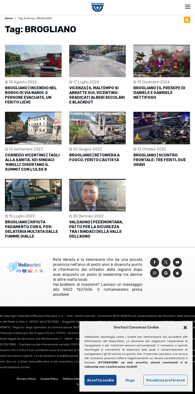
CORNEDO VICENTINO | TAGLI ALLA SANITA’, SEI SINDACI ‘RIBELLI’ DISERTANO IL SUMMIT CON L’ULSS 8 (32, 162)
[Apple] (177, 273)
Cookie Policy (49, 378)
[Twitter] (166, 262)
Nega (130, 380)
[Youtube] (177, 262)
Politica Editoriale (75, 378)
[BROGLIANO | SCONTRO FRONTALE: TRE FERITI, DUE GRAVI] (161, 128)
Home (9, 18)
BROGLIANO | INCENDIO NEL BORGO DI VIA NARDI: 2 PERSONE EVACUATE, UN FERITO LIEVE (31, 95)
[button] (185, 327)
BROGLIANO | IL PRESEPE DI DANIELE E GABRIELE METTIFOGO (159, 93)
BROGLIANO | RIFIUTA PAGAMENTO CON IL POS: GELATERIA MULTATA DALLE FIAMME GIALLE (31, 229)
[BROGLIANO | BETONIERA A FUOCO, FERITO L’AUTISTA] (97, 128)
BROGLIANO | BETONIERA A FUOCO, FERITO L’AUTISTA (94, 157)
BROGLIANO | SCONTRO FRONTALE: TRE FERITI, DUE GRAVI (159, 160)
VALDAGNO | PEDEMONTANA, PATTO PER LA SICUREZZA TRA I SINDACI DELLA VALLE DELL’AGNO (96, 229)
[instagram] (154, 273)
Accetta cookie (100, 380)
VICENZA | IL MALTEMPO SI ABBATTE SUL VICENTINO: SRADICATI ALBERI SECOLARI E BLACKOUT (97, 95)
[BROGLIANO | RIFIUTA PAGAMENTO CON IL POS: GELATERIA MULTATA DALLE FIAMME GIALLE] (33, 195)
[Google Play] (166, 273)
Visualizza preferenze (165, 380)
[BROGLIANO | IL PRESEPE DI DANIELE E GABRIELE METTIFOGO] (161, 61)
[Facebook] (154, 262)
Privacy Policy (26, 378)
